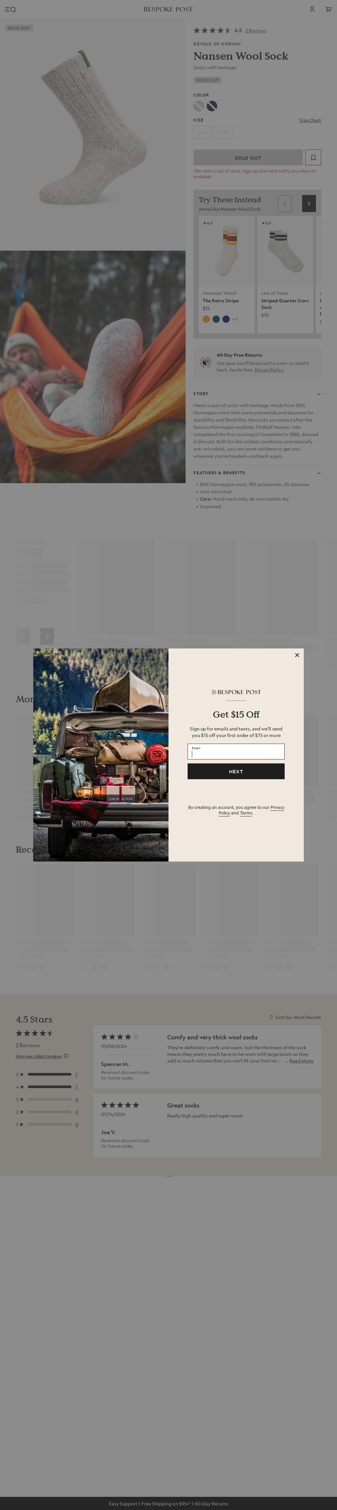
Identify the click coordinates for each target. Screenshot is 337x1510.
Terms (246, 812)
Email (196, 748)
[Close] (297, 655)
